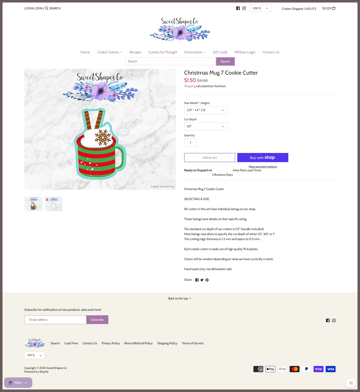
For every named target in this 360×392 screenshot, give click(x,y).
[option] (33, 204)
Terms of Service (193, 343)
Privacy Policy (111, 343)
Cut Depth (190, 119)
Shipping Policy (167, 343)
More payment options (263, 166)
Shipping (189, 86)
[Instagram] (244, 8)
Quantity (189, 135)
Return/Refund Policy (138, 343)
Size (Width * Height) (197, 103)
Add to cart (210, 157)
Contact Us (90, 343)
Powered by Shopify (36, 371)
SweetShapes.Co (56, 367)
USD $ (257, 8)
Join (39, 8)
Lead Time (71, 343)
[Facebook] (238, 8)
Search (55, 343)
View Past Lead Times (247, 170)
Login (29, 8)
